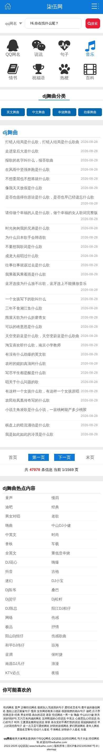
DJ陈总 (11, 608)
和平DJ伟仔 (15, 645)
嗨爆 (55, 562)
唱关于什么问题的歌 (22, 382)
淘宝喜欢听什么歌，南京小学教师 (33, 345)
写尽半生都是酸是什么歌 (25, 373)
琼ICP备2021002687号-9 (82, 745)
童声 (9, 498)
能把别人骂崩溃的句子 (51, 707)
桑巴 (55, 590)
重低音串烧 (61, 553)
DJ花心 (11, 562)
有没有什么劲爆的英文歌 (25, 354)
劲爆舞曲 (90, 112)
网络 (9, 617)
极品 (9, 627)
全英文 (10, 553)
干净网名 (55, 729)
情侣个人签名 (41, 729)
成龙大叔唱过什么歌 (22, 256)
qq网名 (11, 23)
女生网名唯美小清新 (49, 711)
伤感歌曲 (59, 636)
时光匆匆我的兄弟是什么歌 (27, 228)
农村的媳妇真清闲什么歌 (25, 363)
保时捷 (57, 654)
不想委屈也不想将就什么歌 (27, 179)
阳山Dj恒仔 (14, 636)
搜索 (94, 24)
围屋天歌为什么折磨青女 (25, 317)
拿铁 (9, 544)
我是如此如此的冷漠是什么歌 (29, 434)
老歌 (55, 516)
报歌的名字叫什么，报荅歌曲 (29, 160)
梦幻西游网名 (77, 725)
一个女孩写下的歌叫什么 (25, 299)
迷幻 (9, 581)
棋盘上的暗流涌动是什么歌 (27, 425)
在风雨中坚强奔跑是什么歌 (27, 169)
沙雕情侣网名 (29, 707)
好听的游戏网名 (59, 725)
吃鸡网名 (8, 707)
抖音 (9, 571)
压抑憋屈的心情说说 (54, 718)
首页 (13, 457)
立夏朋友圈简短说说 (32, 722)
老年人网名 (92, 725)
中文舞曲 (38, 112)
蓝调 (9, 654)
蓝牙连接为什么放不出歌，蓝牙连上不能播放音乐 (46, 283)
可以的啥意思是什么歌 (23, 327)
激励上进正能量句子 (18, 711)
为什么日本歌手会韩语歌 (25, 237)
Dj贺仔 (10, 599)
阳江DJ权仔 (61, 608)
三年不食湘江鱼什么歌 (23, 308)
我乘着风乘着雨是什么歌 (25, 274)
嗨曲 (9, 525)
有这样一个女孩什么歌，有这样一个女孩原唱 (42, 391)
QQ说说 (23, 745)
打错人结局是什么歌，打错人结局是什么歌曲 (42, 142)
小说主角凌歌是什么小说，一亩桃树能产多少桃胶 (46, 409)
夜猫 (55, 673)
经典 (55, 507)
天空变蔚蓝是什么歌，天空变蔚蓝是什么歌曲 (42, 336)
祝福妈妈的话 (89, 722)
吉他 (55, 571)
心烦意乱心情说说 (85, 718)
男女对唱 (12, 516)
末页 (90, 457)
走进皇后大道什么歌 (22, 151)
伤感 (55, 617)
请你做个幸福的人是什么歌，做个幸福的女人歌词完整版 (51, 213)
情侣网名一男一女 (62, 714)
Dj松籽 (57, 599)
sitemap (51, 749)
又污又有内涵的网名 (29, 718)
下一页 (64, 457)
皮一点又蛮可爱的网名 (36, 725)
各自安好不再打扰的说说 (65, 722)
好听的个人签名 (71, 729)
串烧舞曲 (64, 112)
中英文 (10, 535)
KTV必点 (12, 673)
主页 (8, 6)
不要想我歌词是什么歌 (23, 247)
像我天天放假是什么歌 (23, 188)
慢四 (55, 498)
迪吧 (9, 507)
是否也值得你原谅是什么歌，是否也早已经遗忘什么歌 (49, 197)
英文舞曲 (13, 112)
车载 (55, 544)
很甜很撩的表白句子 (73, 711)
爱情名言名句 (73, 707)
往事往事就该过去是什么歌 (27, 265)
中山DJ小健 (61, 525)
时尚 (55, 535)
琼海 (55, 645)
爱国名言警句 (25, 729)
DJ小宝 (57, 581)
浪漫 (55, 664)
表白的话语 (38, 714)
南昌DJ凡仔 (15, 664)
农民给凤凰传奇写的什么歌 (27, 400)
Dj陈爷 (10, 590)
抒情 (55, 627)
